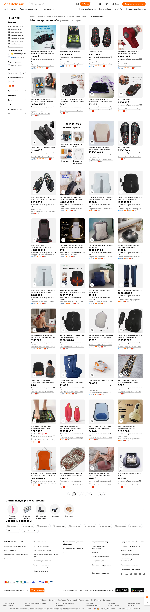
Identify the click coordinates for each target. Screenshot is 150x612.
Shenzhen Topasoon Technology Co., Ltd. (43, 347)
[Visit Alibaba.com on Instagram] (135, 574)
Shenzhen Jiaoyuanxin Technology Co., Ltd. (43, 483)
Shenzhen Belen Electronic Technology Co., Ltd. (130, 66)
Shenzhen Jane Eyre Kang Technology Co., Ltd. (72, 64)
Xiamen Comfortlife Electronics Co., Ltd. (130, 256)
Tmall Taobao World (64, 600)
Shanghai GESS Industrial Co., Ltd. (71, 392)
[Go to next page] (104, 494)
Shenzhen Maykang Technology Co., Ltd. (101, 109)
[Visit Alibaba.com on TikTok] (144, 574)
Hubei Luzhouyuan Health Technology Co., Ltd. (101, 438)
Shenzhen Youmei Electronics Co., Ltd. (130, 157)
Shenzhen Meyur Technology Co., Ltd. (101, 64)
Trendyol (98, 600)
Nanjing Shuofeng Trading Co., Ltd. (129, 392)
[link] (147, 591)
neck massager (60, 526)
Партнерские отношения (130, 565)
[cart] (106, 4)
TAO (92, 600)
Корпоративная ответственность (16, 554)
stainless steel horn (31, 531)
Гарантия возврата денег (42, 550)
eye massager (91, 526)
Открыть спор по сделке (100, 556)
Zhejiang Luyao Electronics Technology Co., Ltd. (43, 66)
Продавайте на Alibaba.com (130, 546)
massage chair (13, 526)
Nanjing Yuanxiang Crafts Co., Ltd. (71, 485)
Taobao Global (84, 600)
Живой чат (95, 552)
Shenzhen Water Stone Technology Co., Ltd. (43, 440)
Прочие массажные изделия (76, 16)
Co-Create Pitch (10, 550)
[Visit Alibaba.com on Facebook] (122, 574)
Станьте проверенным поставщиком (129, 560)
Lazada (75, 600)
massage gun (29, 526)
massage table (136, 526)
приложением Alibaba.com (103, 590)
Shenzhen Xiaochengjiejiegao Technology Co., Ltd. (130, 300)
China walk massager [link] (97, 16)
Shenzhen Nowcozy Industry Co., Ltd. (101, 392)
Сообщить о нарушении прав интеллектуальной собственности (102, 567)
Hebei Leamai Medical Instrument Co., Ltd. (72, 209)
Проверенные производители (73, 549)
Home (32, 16)
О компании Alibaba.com (13, 542)
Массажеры (58, 16)
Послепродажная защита (42, 561)
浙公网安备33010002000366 (111, 609)
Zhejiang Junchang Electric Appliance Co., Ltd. (43, 392)
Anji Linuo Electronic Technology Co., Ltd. (130, 485)
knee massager (14, 531)
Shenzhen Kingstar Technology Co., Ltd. (130, 209)
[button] (77, 4)
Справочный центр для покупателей (100, 547)
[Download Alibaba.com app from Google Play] (138, 590)
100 (100, 494)
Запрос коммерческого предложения (71, 554)
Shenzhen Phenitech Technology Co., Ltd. (43, 157)
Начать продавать (127, 550)
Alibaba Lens (16, 590)
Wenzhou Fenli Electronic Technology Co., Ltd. (101, 345)
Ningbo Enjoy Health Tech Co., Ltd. (100, 256)
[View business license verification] (95, 609)
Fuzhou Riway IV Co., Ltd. (68, 255)
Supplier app (72, 590)
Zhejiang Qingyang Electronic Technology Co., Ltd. (101, 160)
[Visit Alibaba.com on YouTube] (139, 574)
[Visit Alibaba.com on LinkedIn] (126, 574)
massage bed (121, 526)
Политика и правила (40, 571)
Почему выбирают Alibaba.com (15, 546)
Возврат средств (98, 561)
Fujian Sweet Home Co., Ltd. (40, 114)
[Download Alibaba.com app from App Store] (122, 590)
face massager (106, 526)
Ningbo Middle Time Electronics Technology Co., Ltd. (101, 209)
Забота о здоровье (44, 16)
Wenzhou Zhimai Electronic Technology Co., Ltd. (101, 301)
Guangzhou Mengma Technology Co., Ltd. (72, 438)
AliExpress (43, 600)
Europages (107, 600)
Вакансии (7, 559)
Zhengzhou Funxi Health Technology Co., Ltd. (43, 301)
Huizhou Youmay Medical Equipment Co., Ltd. (43, 211)
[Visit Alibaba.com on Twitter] (131, 574)
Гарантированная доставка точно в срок (45, 555)
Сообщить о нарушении (100, 573)
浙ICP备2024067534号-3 (131, 609)
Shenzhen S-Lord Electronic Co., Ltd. (130, 109)
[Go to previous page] (69, 494)
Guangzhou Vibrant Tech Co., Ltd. (71, 111)
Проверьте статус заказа (130, 554)
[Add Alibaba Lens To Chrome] (37, 590)
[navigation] (17, 255)
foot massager (75, 526)
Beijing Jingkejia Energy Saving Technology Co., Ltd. (130, 438)
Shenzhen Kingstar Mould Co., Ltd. (129, 347)
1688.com (52, 600)
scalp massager (44, 526)
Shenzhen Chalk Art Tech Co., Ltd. (71, 301)
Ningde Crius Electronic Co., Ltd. (100, 485)
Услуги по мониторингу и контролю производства (42, 566)
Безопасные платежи (41, 546)
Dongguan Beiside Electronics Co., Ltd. (43, 255)
